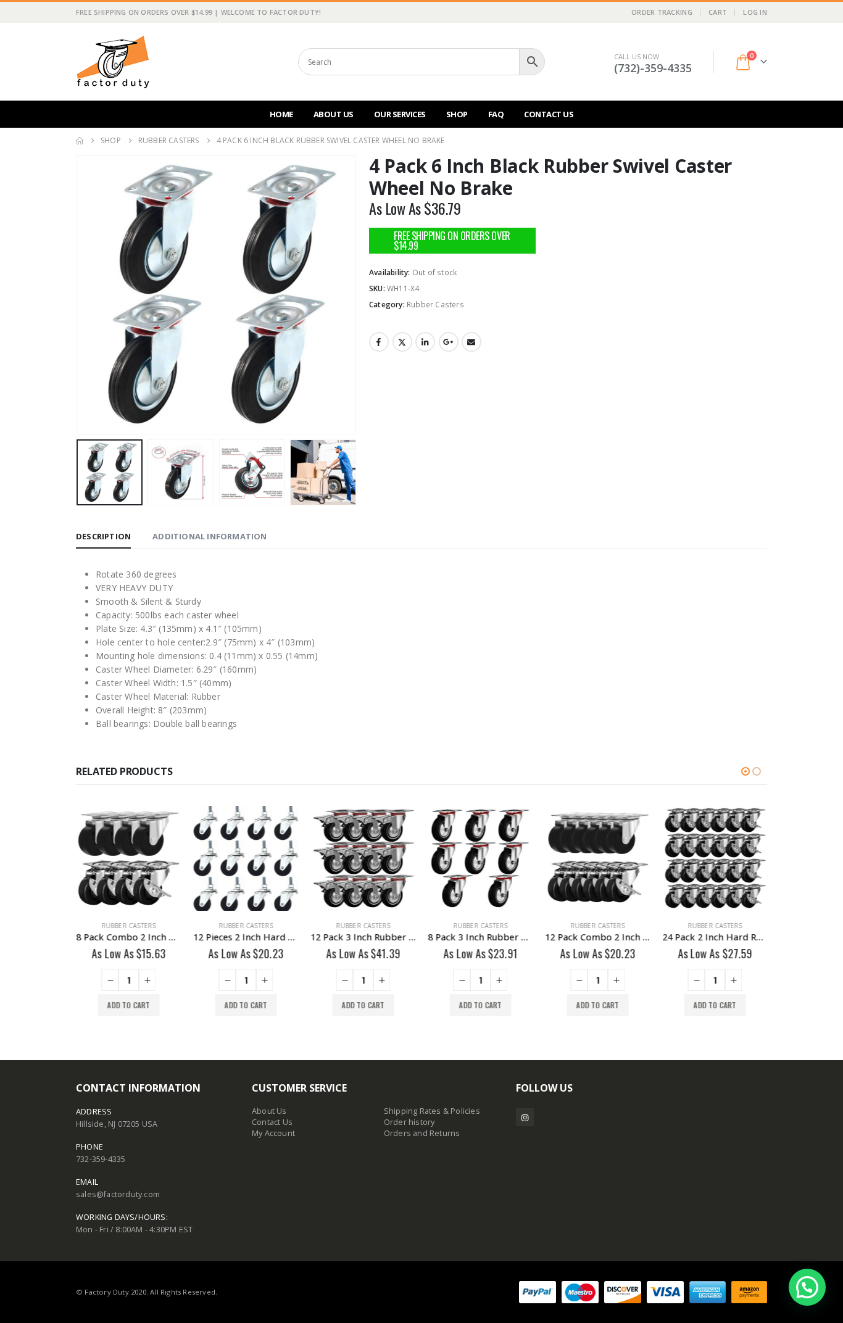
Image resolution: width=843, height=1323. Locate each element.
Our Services (400, 114)
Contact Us (548, 114)
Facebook (379, 342)
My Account (273, 1133)
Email (471, 342)
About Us (334, 114)
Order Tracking (661, 12)
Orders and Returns (422, 1133)
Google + (449, 342)
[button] (79, 295)
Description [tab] (103, 536)
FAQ (496, 114)
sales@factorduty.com (118, 1194)
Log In (755, 12)
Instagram (525, 1117)
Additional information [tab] (209, 536)
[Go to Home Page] (79, 140)
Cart (717, 12)
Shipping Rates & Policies (432, 1111)
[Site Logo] (113, 61)
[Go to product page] (128, 858)
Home (281, 114)
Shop (457, 114)
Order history (409, 1122)
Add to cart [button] (128, 1005)
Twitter (402, 342)
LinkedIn (425, 342)
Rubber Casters (435, 304)
